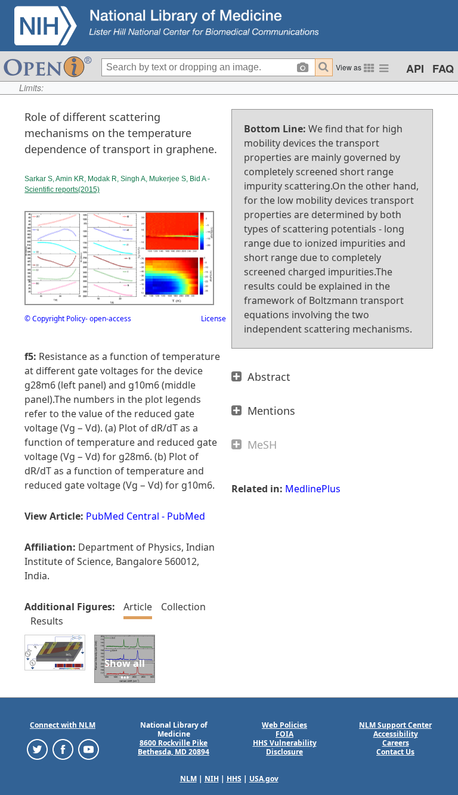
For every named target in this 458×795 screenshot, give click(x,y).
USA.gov (263, 779)
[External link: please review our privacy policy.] (37, 749)
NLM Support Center (395, 725)
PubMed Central (122, 516)
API (415, 68)
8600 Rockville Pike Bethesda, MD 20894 (173, 747)
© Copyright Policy (54, 318)
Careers (395, 743)
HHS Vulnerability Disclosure (285, 747)
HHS (234, 779)
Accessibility (395, 734)
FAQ (443, 68)
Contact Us (395, 752)
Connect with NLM (62, 725)
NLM (188, 779)
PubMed (186, 516)
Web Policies (284, 725)
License (213, 318)
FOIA (284, 734)
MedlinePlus (313, 488)
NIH (212, 779)
